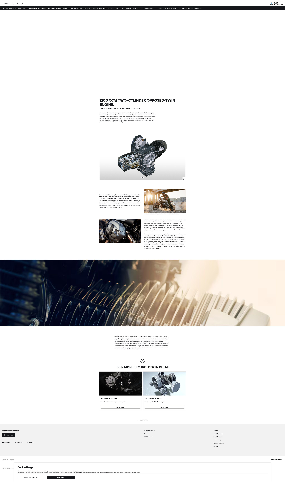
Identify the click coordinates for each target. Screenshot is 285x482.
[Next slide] (184, 155)
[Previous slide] (101, 155)
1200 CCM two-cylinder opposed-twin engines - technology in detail (48, 8)
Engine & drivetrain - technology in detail (14, 8)
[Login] (22, 3)
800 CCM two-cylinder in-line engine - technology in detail (138, 8)
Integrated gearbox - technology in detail (190, 8)
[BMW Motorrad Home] (276, 3)
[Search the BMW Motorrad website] (13, 3)
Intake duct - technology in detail (167, 8)
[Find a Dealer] (17, 3)
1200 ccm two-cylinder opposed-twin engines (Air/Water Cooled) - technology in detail (94, 8)
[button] (5, 4)
